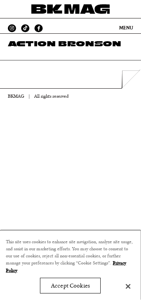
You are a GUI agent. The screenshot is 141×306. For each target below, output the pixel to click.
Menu (126, 28)
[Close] (128, 286)
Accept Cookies (70, 286)
